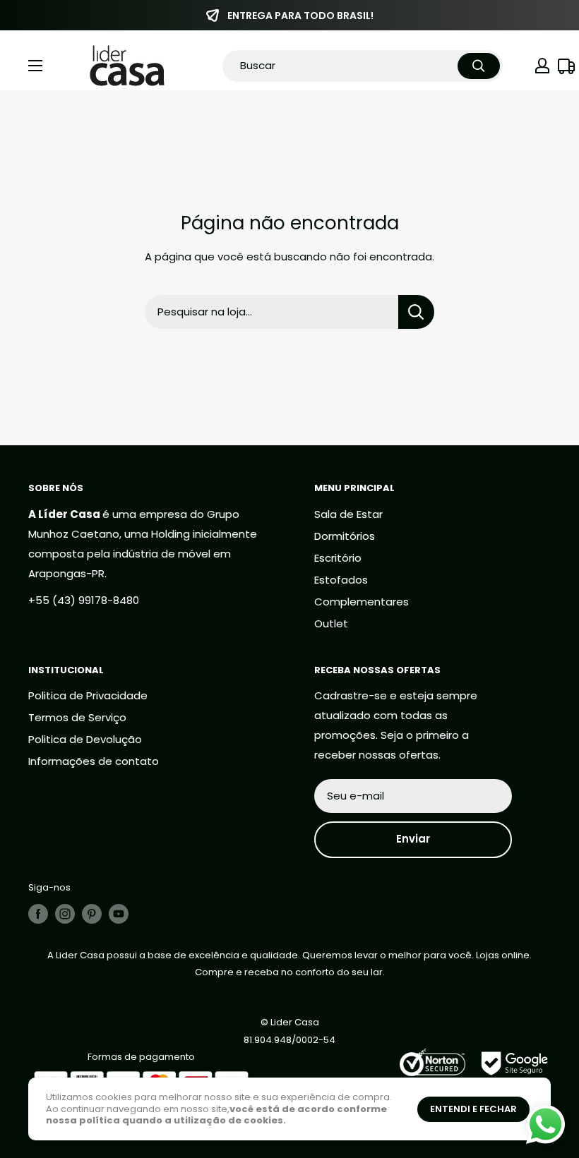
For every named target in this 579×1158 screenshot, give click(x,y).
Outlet (331, 623)
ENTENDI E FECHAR (473, 1109)
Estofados (341, 579)
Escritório (338, 557)
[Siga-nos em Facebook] (38, 914)
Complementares (361, 601)
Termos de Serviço (77, 717)
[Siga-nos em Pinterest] (92, 914)
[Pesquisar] (479, 66)
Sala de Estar (348, 514)
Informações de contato (93, 761)
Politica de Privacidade (88, 695)
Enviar (413, 838)
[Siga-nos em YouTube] (119, 914)
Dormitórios (344, 536)
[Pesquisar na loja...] (416, 312)
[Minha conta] (542, 65)
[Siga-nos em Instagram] (65, 914)
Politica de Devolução (85, 739)
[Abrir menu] (35, 65)
